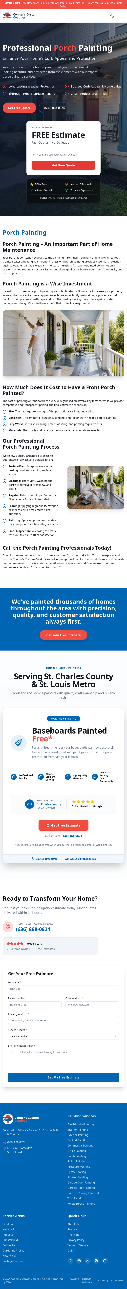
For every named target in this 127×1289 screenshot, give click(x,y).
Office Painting (76, 1151)
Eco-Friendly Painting (80, 1124)
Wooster (119, 1280)
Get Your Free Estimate (63, 635)
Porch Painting (76, 1156)
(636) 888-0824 (54, 108)
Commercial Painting (80, 1145)
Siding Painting (76, 1161)
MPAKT (10, 1282)
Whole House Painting (81, 1203)
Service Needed (17, 1029)
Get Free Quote (19, 108)
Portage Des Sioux (14, 1261)
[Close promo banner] (123, 4)
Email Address (74, 998)
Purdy (105, 1280)
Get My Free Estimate (63, 1077)
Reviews (72, 1229)
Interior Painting (77, 1129)
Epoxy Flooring (76, 1172)
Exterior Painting (77, 1135)
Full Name (14, 982)
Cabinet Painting (77, 1140)
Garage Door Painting (81, 1182)
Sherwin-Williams (87, 1280)
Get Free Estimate (66, 825)
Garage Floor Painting (81, 1188)
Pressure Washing (78, 1166)
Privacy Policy (75, 1240)
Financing (73, 1234)
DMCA (71, 1250)
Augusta (8, 1234)
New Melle (9, 1256)
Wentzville (9, 1229)
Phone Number (17, 998)
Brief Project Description (21, 1045)
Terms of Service (77, 1245)
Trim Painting (75, 1198)
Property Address (18, 1014)
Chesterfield (10, 1240)
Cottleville (9, 1245)
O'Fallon (8, 1224)
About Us (73, 1224)
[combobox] (63, 1036)
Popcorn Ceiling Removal (83, 1193)
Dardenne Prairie (13, 1250)
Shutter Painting (77, 1177)
